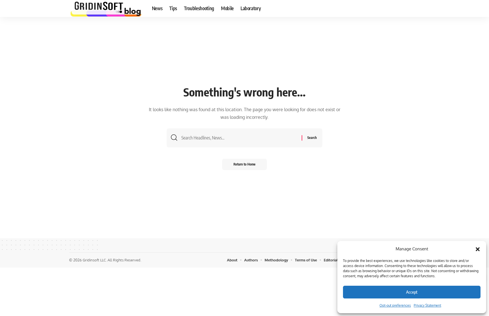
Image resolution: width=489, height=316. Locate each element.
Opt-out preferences (395, 305)
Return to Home (244, 164)
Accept (411, 291)
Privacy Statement (427, 305)
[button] (478, 249)
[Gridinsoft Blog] (106, 8)
